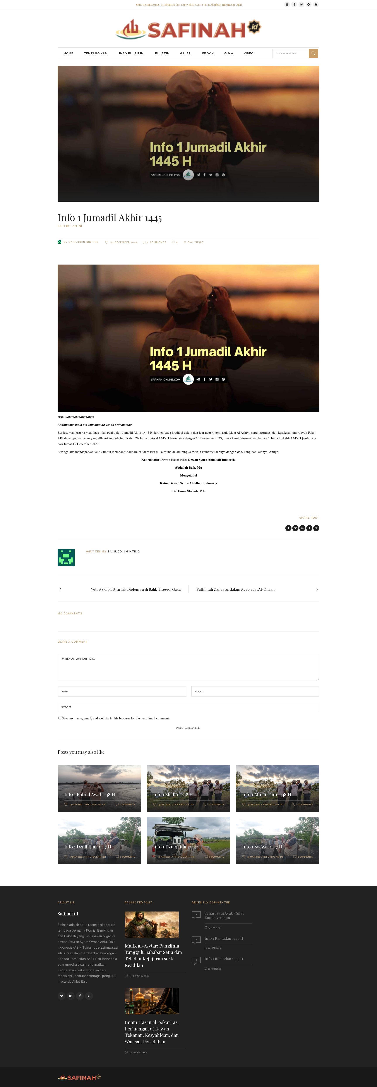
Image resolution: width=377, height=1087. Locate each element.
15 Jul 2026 (164, 804)
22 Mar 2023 (214, 948)
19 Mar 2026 (254, 857)
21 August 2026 (138, 1052)
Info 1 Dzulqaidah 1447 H (178, 846)
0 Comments (156, 242)
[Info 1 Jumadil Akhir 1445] (69, 557)
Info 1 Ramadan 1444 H (224, 938)
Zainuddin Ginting (83, 242)
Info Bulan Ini (70, 226)
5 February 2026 (139, 976)
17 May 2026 (76, 857)
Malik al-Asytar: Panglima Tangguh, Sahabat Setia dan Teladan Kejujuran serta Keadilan (153, 955)
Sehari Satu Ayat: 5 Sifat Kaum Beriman (224, 915)
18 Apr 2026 (164, 857)
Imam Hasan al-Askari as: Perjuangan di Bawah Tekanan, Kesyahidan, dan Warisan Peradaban (152, 1031)
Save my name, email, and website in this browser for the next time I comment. (116, 718)
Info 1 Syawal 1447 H (262, 846)
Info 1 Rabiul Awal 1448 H (89, 794)
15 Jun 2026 (253, 804)
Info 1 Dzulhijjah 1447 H (87, 846)
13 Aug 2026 (76, 804)
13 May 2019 (214, 927)
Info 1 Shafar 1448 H (173, 794)
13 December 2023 (123, 242)
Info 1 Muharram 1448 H (266, 794)
